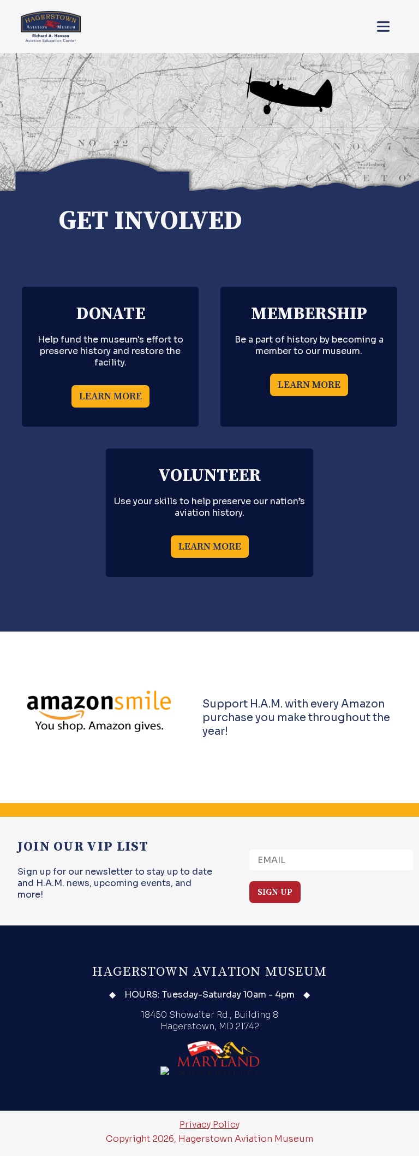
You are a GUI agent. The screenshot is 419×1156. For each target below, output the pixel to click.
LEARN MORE (110, 396)
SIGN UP (275, 892)
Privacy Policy (209, 1124)
